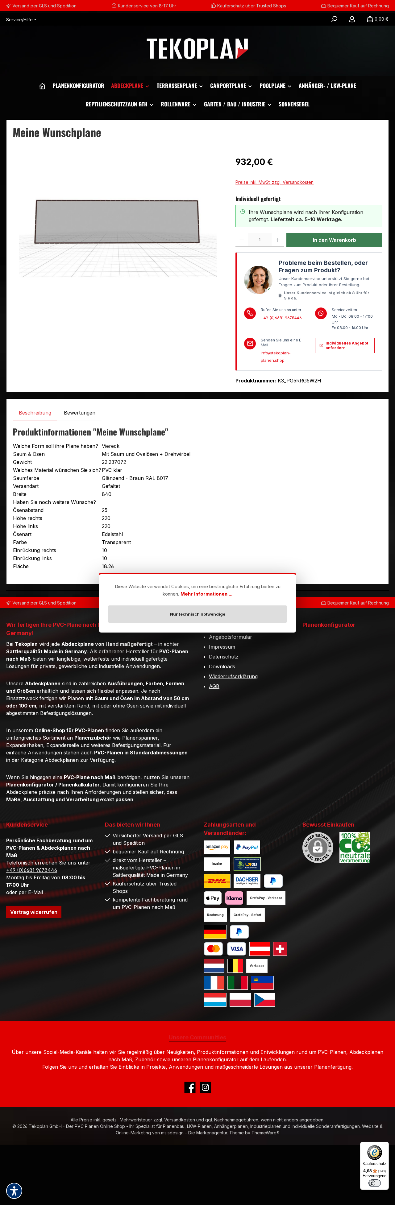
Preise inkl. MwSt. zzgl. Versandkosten (274, 182)
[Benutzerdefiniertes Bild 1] (217, 847)
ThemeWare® (266, 1132)
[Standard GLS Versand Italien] (237, 983)
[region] (117, 221)
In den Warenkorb (334, 240)
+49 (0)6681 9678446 (281, 317)
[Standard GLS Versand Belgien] (235, 966)
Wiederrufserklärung (233, 676)
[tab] (35, 412)
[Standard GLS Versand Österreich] (259, 949)
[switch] (374, 1183)
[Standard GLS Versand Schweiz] (280, 949)
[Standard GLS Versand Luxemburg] (215, 1000)
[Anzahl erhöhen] (278, 240)
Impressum (222, 647)
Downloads (222, 666)
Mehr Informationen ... (206, 594)
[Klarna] (234, 898)
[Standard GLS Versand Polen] (241, 1000)
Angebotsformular (230, 637)
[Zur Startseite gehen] (197, 49)
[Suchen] (334, 19)
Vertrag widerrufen (33, 912)
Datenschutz (224, 657)
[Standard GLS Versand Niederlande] (214, 966)
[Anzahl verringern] (241, 240)
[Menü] (385, 1145)
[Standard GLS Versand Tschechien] (264, 1000)
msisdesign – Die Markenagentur (194, 1132)
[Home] (42, 85)
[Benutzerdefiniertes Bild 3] (217, 864)
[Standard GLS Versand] (215, 932)
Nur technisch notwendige (197, 614)
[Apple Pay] (213, 898)
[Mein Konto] (352, 19)
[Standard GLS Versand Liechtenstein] (262, 983)
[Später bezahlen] (239, 932)
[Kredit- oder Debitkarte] (225, 949)
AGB (214, 686)
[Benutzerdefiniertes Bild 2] (247, 847)
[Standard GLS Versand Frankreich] (214, 983)
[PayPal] (273, 881)
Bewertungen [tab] (79, 413)
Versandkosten (179, 1119)
